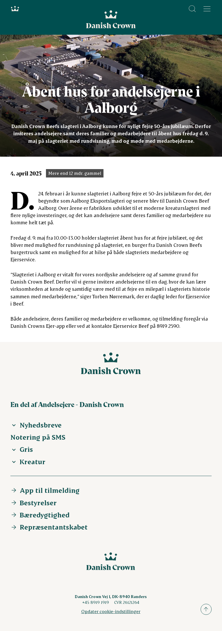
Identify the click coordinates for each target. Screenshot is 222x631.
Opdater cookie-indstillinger (110, 611)
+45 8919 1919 (95, 602)
